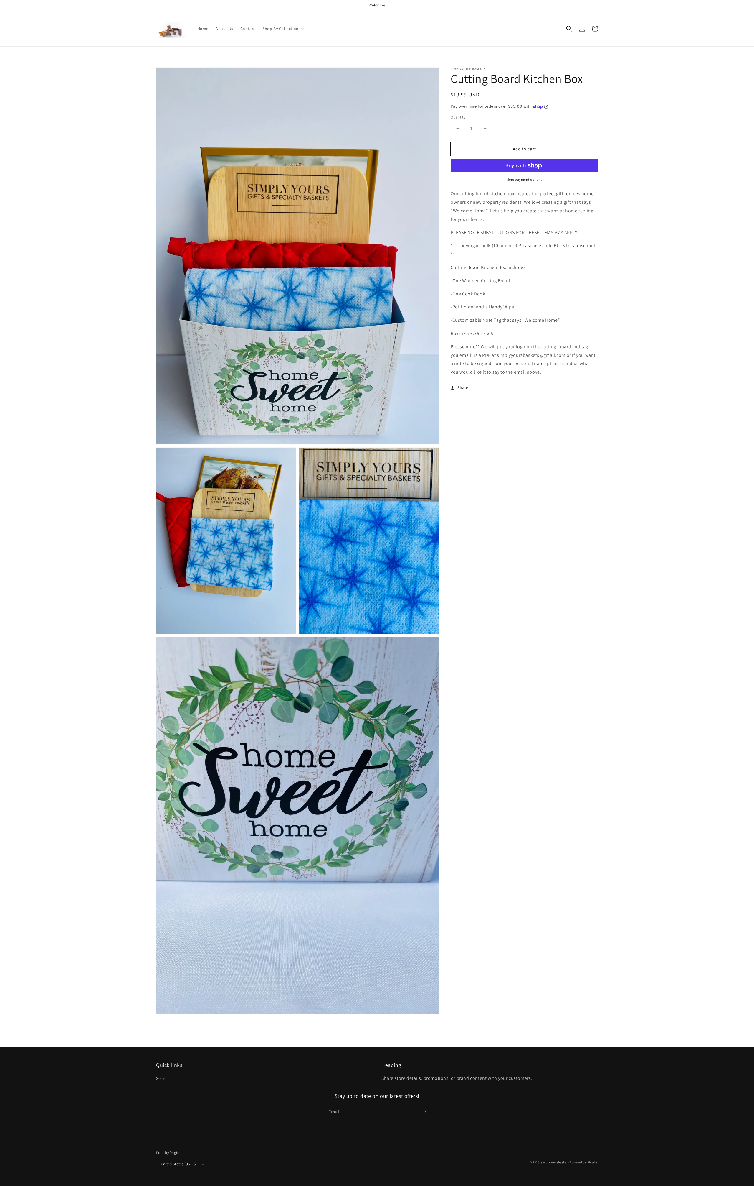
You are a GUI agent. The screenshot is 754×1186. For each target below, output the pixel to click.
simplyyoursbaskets (555, 1162)
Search (162, 1078)
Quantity (458, 117)
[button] (569, 28)
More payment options (524, 180)
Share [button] (462, 387)
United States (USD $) (179, 1164)
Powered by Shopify (584, 1162)
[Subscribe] (423, 1111)
